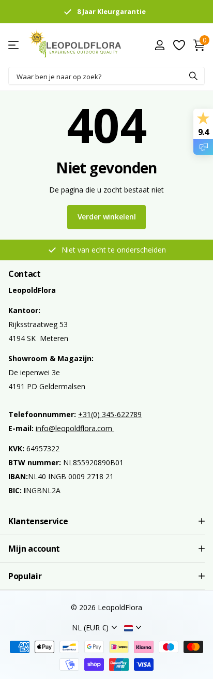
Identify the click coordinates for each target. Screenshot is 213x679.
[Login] (159, 45)
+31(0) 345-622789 (110, 414)
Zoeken (193, 76)
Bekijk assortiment (14, 45)
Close (106, 521)
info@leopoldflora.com (75, 428)
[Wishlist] (179, 45)
